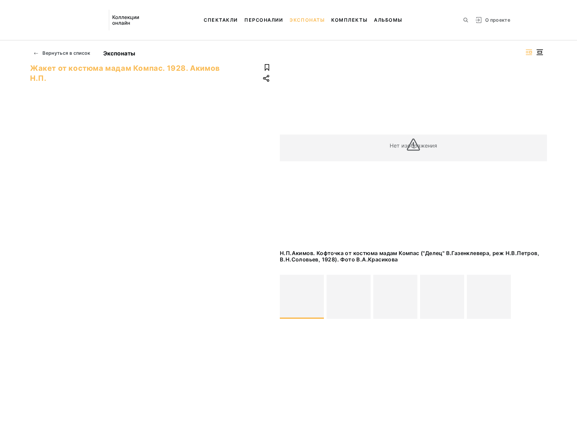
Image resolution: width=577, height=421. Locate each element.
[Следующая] (539, 297)
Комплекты (349, 20)
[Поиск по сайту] (465, 20)
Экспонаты (307, 20)
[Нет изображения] (302, 297)
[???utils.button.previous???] (288, 297)
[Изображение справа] (529, 52)
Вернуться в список (65, 53)
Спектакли (221, 20)
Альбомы (388, 20)
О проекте (497, 20)
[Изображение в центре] (539, 52)
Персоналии (263, 20)
